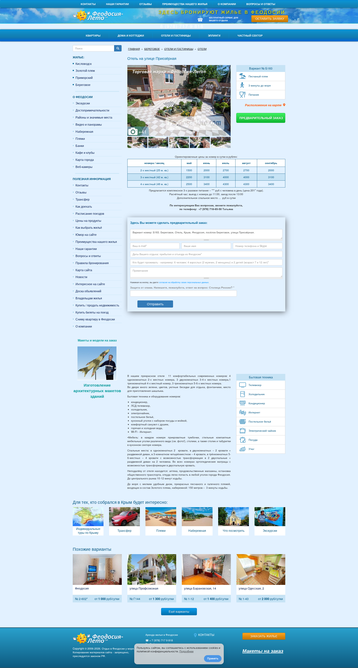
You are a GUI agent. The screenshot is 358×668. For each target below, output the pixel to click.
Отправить (155, 303)
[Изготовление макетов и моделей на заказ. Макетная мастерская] (97, 363)
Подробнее (186, 651)
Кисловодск (84, 64)
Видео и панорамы (89, 124)
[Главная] (97, 16)
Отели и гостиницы (176, 35)
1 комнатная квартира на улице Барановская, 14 (206, 578)
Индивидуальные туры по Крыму (88, 521)
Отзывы (145, 4)
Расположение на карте (263, 105)
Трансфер (83, 199)
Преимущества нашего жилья (184, 4)
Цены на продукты (88, 220)
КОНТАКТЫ (206, 635)
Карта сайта (84, 270)
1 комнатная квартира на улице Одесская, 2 (260, 578)
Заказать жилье (263, 636)
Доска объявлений (88, 291)
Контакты (88, 4)
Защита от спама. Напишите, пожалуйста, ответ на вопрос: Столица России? (182, 287)
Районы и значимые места (94, 117)
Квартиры (93, 35)
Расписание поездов (90, 213)
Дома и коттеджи (131, 35)
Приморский (84, 77)
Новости (81, 277)
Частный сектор (250, 35)
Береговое (83, 85)
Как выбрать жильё (89, 227)
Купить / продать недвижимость (97, 305)
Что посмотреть (233, 521)
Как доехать (84, 206)
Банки (80, 146)
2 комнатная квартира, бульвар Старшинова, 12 (97, 578)
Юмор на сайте (86, 234)
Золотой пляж (85, 70)
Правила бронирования (92, 263)
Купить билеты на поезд (92, 312)
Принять (212, 658)
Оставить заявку (269, 18)
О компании (227, 4)
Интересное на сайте (90, 284)
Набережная (84, 131)
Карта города (85, 159)
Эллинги (214, 35)
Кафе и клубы (85, 152)
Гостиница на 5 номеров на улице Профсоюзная (151, 578)
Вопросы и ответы (260, 4)
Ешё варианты (179, 611)
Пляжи (80, 138)
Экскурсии (83, 103)
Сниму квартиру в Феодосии (95, 319)
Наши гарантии (117, 4)
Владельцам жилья (89, 298)
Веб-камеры (84, 167)
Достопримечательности (92, 110)
